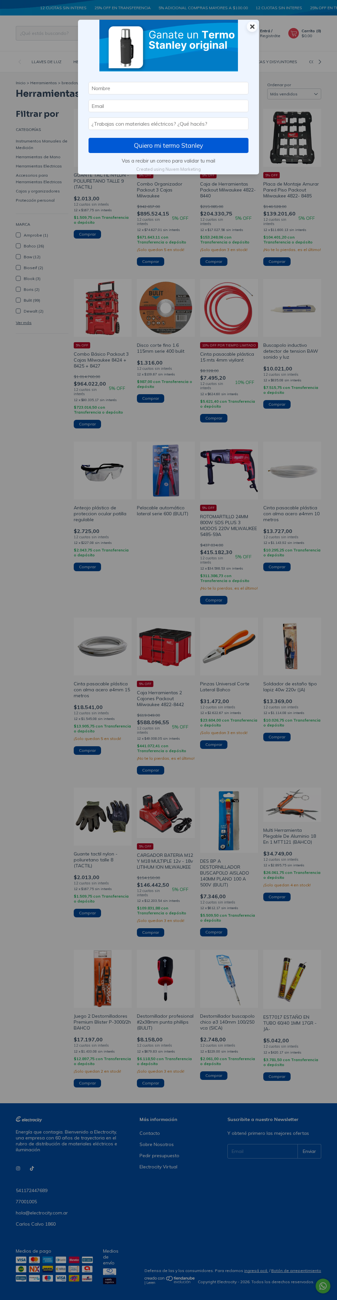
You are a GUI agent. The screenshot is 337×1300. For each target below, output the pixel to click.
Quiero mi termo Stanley (168, 145)
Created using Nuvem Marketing (168, 169)
